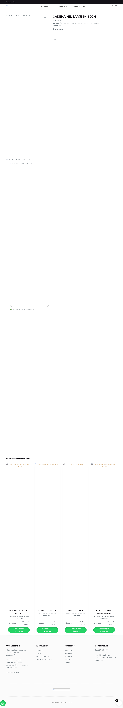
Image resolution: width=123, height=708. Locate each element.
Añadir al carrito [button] (25, 623)
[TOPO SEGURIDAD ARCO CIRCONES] (104, 535)
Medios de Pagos (42, 656)
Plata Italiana (83, 23)
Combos (68, 650)
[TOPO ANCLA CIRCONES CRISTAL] (19, 535)
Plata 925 (62, 6)
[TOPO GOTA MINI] (76, 535)
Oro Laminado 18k (44, 6)
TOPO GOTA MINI (75, 611)
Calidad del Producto (44, 659)
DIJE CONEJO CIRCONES (47, 611)
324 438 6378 (103, 650)
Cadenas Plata (69, 23)
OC (60, 26)
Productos (94, 23)
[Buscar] (112, 6)
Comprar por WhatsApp (19, 630)
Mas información (12, 672)
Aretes (67, 659)
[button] (3, 703)
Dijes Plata (42, 614)
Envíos (38, 653)
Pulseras (68, 656)
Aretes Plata (13, 616)
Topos (67, 662)
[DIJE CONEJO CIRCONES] (47, 535)
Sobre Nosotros (80, 6)
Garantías (39, 650)
